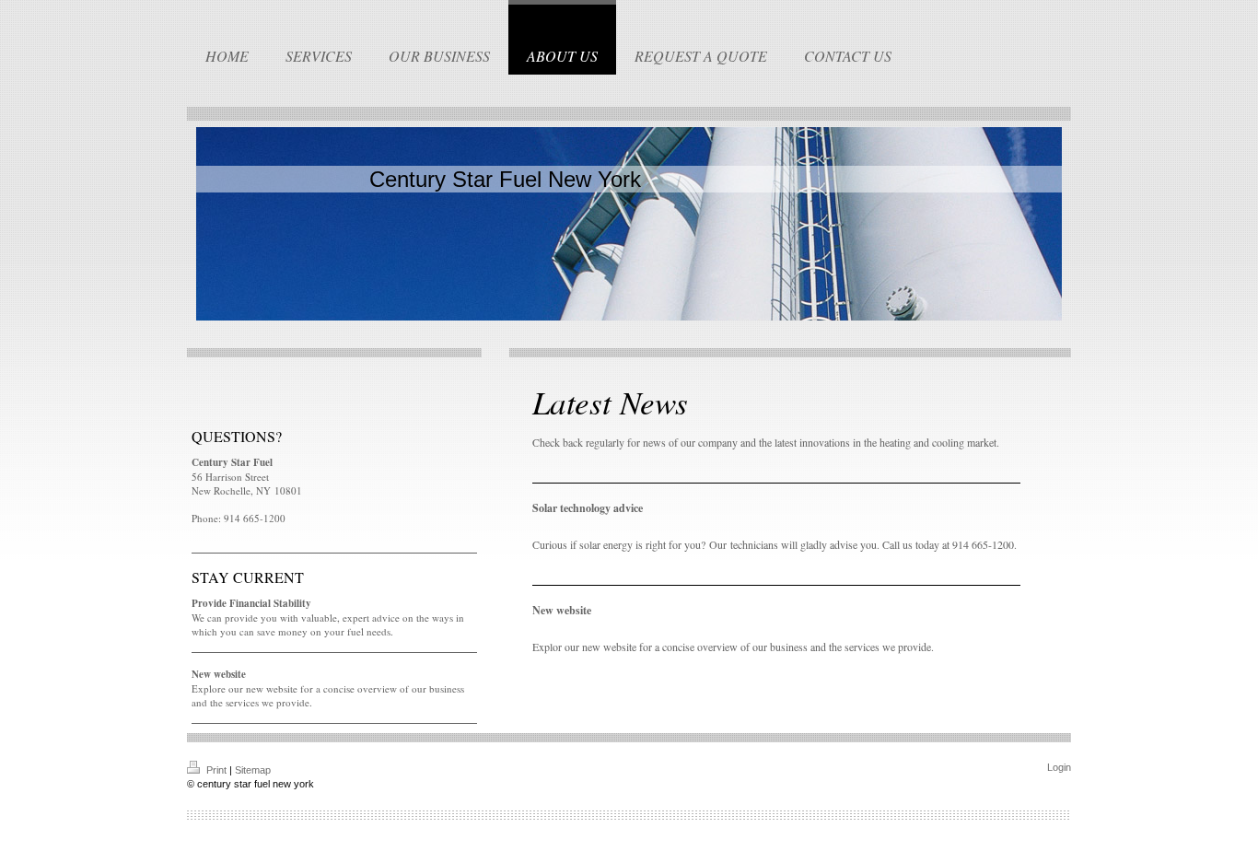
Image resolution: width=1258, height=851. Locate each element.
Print (216, 769)
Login (1059, 767)
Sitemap (253, 769)
